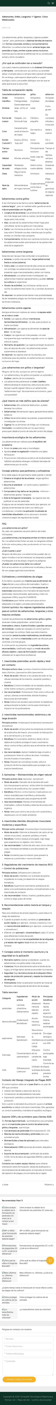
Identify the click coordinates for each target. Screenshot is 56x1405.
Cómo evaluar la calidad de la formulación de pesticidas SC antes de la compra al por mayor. (36, 1209)
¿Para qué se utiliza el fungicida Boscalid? (33, 1261)
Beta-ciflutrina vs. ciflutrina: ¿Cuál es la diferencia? (36, 1274)
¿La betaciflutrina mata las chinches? (35, 1309)
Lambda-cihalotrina (32, 669)
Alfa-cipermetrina (35, 672)
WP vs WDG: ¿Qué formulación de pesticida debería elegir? (34, 1231)
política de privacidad (41, 1400)
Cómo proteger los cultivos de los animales (34, 1298)
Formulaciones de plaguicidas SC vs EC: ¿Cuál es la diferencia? (37, 1246)
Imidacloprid (24, 722)
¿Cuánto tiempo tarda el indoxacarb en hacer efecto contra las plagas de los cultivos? (27, 1289)
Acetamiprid (35, 722)
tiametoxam (47, 722)
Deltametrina (47, 669)
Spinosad (27, 779)
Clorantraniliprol (32, 829)
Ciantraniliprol (46, 829)
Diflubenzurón (24, 873)
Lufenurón (35, 873)
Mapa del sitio (23, 1400)
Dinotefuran (7, 726)
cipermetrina (21, 672)
